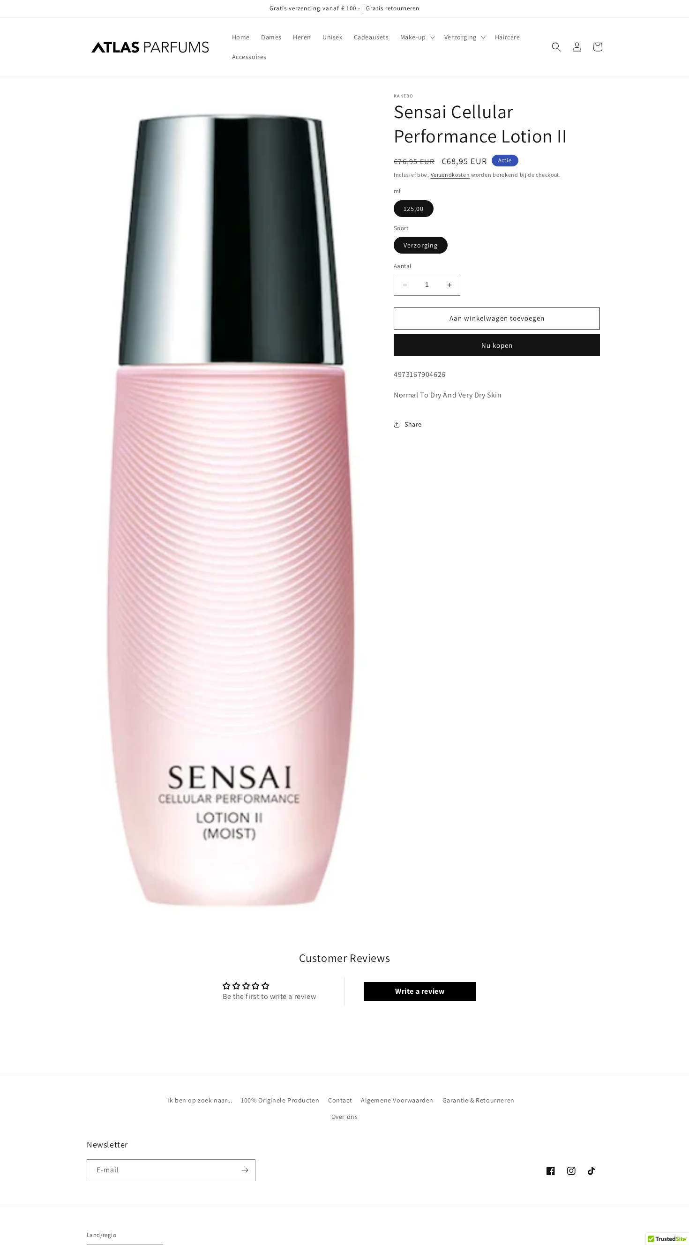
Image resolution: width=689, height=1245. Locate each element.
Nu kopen (497, 345)
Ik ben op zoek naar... (199, 1100)
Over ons (344, 1116)
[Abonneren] (244, 1170)
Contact (340, 1100)
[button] (417, 37)
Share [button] (413, 424)
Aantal (402, 266)
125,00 (414, 208)
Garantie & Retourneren (478, 1100)
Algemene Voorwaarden (397, 1100)
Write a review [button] (419, 991)
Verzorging (421, 245)
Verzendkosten (450, 174)
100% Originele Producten (280, 1100)
